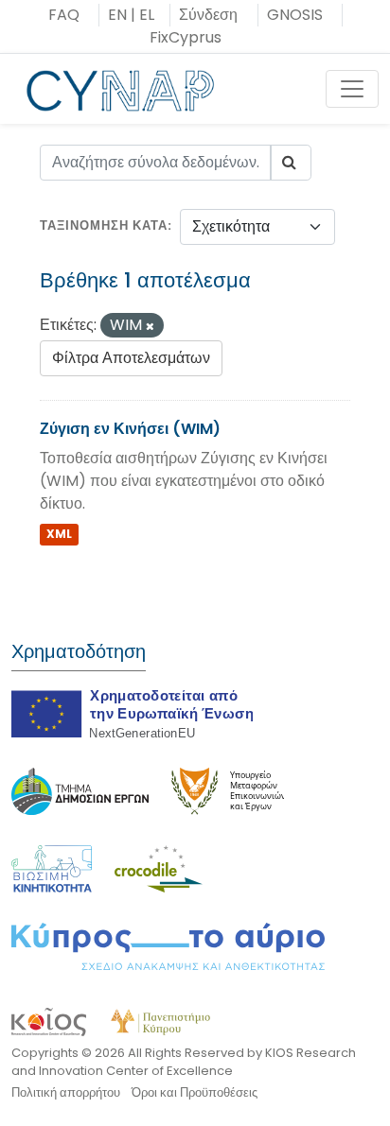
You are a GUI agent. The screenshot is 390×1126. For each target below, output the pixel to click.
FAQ (64, 15)
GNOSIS (295, 15)
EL (146, 15)
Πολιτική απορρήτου (65, 1092)
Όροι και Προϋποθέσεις (194, 1092)
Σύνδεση (208, 15)
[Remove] (150, 326)
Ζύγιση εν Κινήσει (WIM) (130, 429)
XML (59, 535)
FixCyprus (186, 37)
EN (117, 15)
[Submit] (290, 163)
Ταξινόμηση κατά (104, 225)
